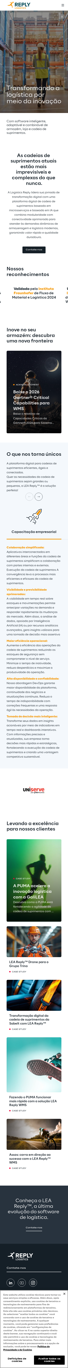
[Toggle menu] (62, 5)
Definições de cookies (17, 1360)
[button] (34, 250)
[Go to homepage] (22, 5)
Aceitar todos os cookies (49, 1360)
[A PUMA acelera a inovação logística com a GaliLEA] (34, 880)
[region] (34, 1329)
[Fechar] (64, 1293)
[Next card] (39, 497)
